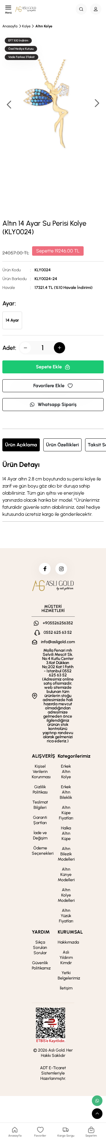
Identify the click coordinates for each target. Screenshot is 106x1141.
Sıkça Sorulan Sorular (40, 947)
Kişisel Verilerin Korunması (41, 771)
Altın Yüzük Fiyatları (66, 916)
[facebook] (45, 569)
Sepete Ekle (49, 367)
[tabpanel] (53, 489)
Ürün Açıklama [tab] (21, 445)
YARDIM (41, 932)
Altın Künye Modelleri (66, 874)
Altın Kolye (43, 26)
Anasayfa (9, 26)
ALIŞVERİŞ (43, 756)
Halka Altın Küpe (66, 833)
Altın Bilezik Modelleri (66, 854)
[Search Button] (81, 9)
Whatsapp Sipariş (57, 404)
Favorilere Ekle (48, 385)
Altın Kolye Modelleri (66, 895)
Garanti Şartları (40, 820)
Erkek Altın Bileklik (66, 792)
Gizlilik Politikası (40, 789)
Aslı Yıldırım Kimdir (66, 957)
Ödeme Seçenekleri (43, 851)
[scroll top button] (97, 1113)
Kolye (26, 26)
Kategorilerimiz (74, 756)
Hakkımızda (68, 942)
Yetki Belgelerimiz (69, 975)
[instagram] (61, 569)
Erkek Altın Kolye (66, 771)
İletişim (66, 988)
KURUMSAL (70, 932)
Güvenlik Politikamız (41, 965)
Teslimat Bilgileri (40, 805)
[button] (97, 103)
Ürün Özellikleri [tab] (62, 445)
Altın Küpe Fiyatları (66, 813)
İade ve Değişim (40, 835)
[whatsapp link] (97, 1100)
